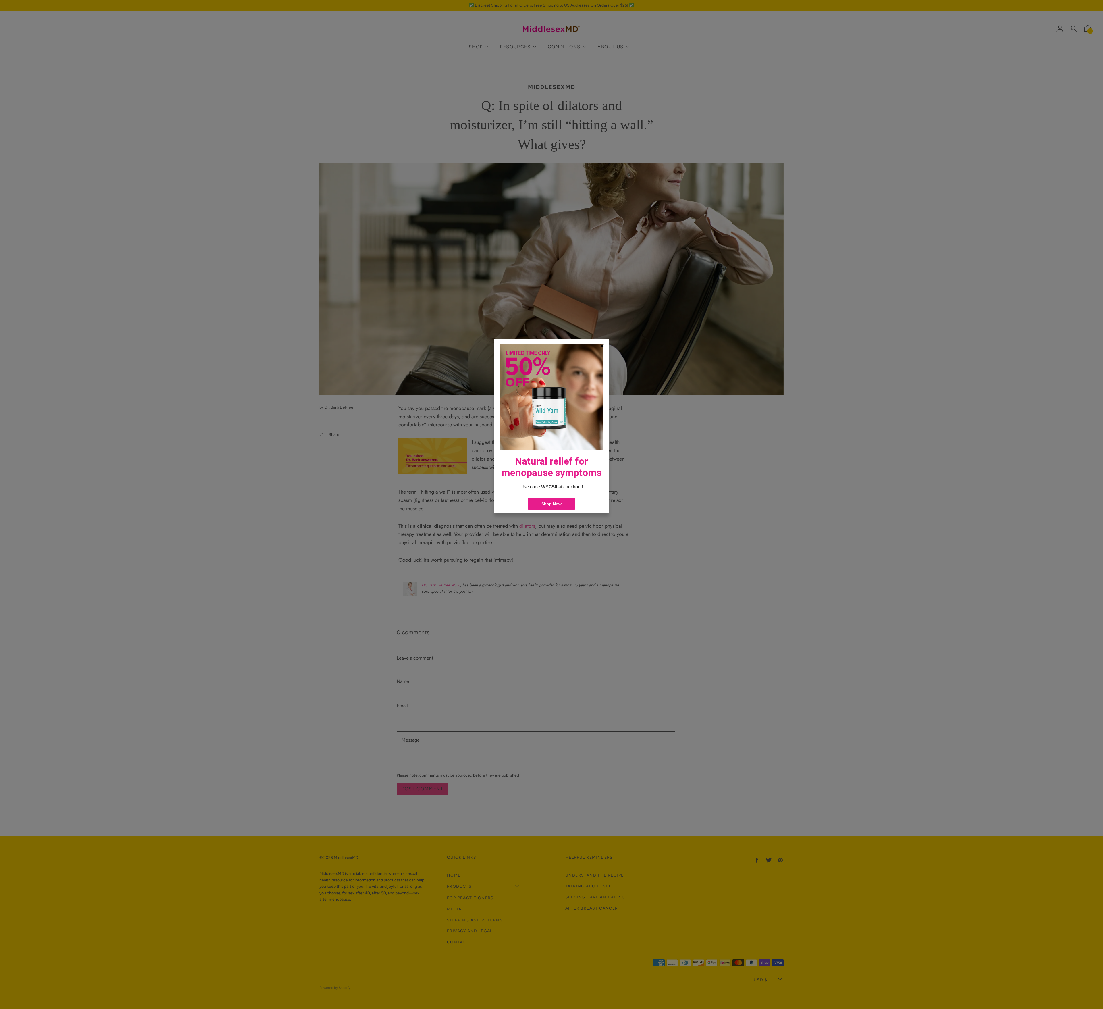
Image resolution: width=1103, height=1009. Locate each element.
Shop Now (551, 504)
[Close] (602, 346)
